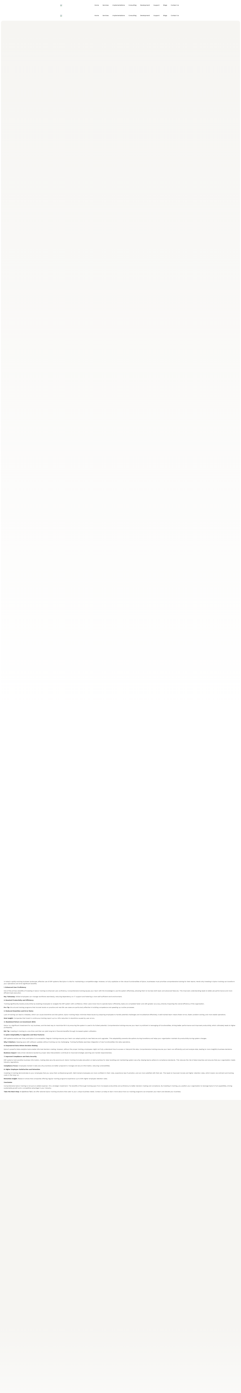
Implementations (118, 5)
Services (106, 5)
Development (145, 5)
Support (156, 5)
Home (97, 5)
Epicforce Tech (27, 1092)
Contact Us (175, 5)
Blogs (165, 5)
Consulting (132, 5)
